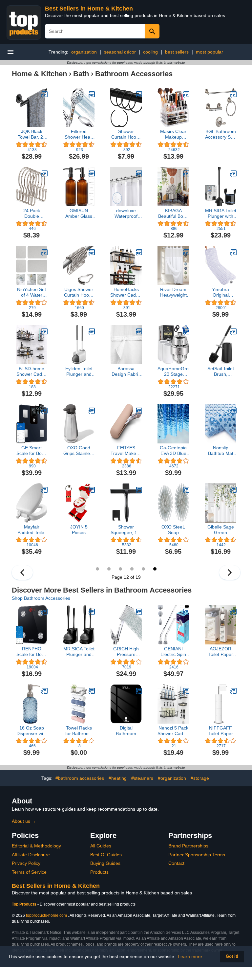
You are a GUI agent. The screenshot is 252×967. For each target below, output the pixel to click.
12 (155, 569)
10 (132, 569)
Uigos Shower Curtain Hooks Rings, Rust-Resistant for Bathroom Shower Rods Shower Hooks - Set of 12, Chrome (79, 292)
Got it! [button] (232, 956)
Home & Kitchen (39, 74)
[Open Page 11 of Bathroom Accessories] (22, 572)
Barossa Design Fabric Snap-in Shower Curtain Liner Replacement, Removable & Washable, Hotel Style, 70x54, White (126, 371)
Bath (81, 74)
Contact (176, 863)
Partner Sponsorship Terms (196, 854)
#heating (118, 778)
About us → (24, 821)
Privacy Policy (26, 863)
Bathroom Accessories (134, 74)
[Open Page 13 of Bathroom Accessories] (229, 572)
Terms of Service (29, 872)
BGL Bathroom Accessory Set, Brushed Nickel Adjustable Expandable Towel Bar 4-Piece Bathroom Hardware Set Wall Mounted (220, 134)
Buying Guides (105, 863)
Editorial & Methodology (36, 845)
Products (99, 872)
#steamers (142, 778)
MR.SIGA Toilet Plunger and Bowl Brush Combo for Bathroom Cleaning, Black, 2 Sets (78, 651)
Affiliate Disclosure (31, 854)
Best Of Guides (106, 854)
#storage (200, 778)
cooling (150, 52)
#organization (172, 778)
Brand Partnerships (188, 845)
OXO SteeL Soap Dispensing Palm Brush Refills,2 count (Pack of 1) (173, 529)
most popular (209, 52)
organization (84, 52)
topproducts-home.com (46, 915)
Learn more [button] (190, 956)
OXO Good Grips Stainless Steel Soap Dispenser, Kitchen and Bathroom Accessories (78, 450)
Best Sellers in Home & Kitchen (89, 8)
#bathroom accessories (79, 778)
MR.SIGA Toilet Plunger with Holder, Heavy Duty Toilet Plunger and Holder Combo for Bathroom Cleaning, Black (220, 213)
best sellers (177, 52)
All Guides (100, 845)
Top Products (24, 904)
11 (143, 569)
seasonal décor (120, 52)
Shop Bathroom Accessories (41, 598)
